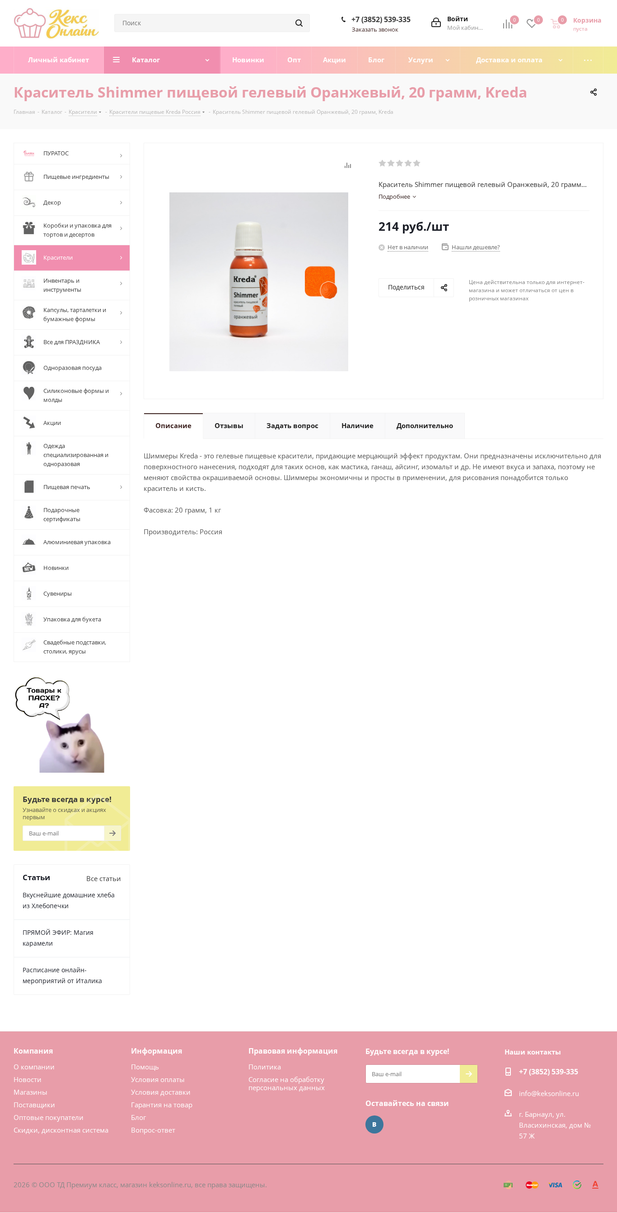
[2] (391, 163)
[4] (408, 163)
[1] (383, 163)
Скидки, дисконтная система (61, 1129)
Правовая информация (292, 1051)
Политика (264, 1066)
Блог (138, 1117)
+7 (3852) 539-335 (381, 19)
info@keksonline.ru (549, 1093)
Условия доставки (161, 1091)
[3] (400, 163)
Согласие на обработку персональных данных (286, 1083)
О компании (34, 1066)
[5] (417, 163)
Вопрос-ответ (153, 1129)
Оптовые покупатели (49, 1117)
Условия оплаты (158, 1079)
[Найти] (299, 23)
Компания (33, 1051)
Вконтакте (374, 1124)
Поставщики (34, 1104)
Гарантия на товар (161, 1104)
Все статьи (103, 878)
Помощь (145, 1066)
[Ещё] (588, 60)
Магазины (30, 1091)
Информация (156, 1051)
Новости (28, 1079)
